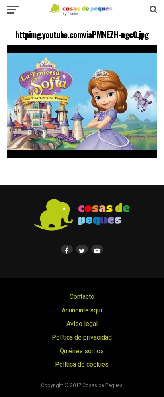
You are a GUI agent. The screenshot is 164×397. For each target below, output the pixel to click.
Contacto (82, 296)
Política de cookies (82, 364)
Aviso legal (82, 324)
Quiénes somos (82, 351)
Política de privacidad (82, 337)
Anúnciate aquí (82, 310)
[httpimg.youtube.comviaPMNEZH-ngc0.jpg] (82, 156)
